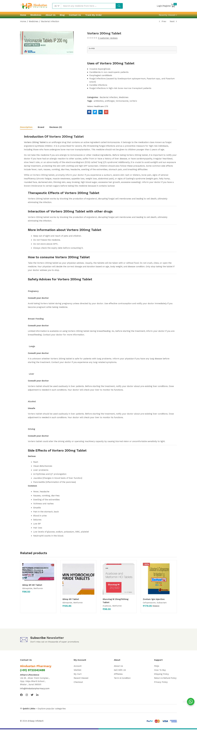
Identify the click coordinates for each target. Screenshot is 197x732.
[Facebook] (21, 695)
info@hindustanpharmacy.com (34, 688)
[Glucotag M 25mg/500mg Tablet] (119, 579)
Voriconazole (122, 101)
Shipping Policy (161, 674)
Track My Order (93, 15)
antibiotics (99, 101)
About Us (50, 15)
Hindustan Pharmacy (35, 666)
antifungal (110, 101)
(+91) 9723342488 (32, 670)
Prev (164, 21)
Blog (62, 15)
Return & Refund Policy (165, 678)
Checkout (78, 682)
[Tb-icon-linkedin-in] (37, 695)
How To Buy (160, 670)
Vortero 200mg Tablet (66, 136)
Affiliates (118, 674)
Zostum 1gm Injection (154, 599)
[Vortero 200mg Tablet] (89, 112)
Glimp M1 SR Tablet (32, 585)
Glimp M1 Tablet (70, 599)
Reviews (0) (55, 127)
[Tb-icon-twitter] (32, 695)
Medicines (35, 15)
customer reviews (108, 38)
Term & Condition (122, 678)
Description (26, 127)
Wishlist (77, 670)
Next (172, 21)
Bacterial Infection (50, 21)
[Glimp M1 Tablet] (78, 579)
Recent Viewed (81, 678)
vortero (133, 101)
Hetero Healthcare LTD (97, 106)
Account (77, 666)
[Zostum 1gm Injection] (159, 579)
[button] (56, 6)
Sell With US (120, 670)
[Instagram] (26, 695)
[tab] (29, 127)
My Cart (77, 674)
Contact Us (75, 15)
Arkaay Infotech (35, 721)
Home (23, 15)
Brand (41, 127)
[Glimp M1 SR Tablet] (38, 571)
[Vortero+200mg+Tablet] (95, 112)
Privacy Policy (161, 682)
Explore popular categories (44, 708)
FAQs (156, 666)
